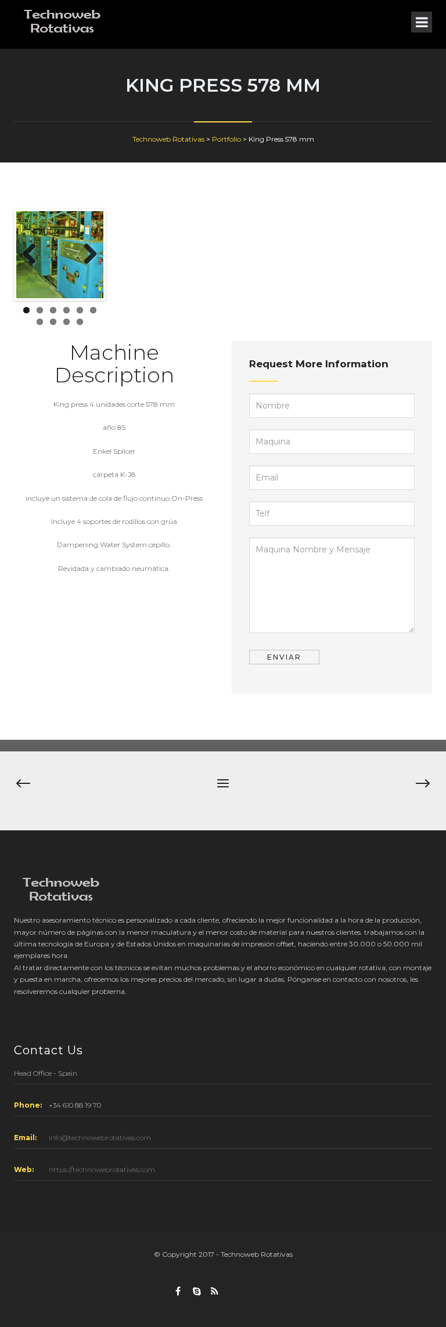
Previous (33, 254)
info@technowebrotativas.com (100, 1137)
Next (86, 254)
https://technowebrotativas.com (102, 1169)
